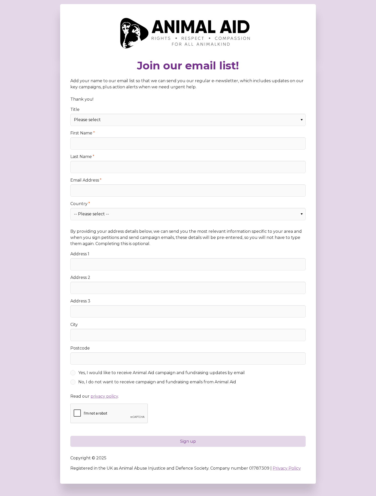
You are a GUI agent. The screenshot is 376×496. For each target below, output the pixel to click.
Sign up (188, 441)
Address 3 (80, 301)
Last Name (81, 156)
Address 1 (79, 253)
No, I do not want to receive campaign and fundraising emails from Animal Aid (157, 381)
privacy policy (104, 396)
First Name (81, 133)
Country (78, 203)
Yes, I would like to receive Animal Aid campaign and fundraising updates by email (161, 372)
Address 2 (80, 277)
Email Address (84, 180)
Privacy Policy (287, 468)
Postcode (80, 348)
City (74, 324)
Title (75, 109)
